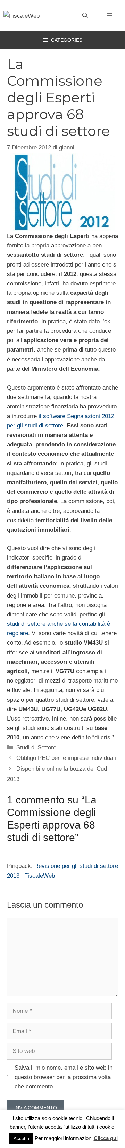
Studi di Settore (36, 747)
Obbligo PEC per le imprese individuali (66, 758)
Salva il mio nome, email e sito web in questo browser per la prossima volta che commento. (63, 1077)
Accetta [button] (21, 1138)
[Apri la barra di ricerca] (85, 15)
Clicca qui (106, 1138)
